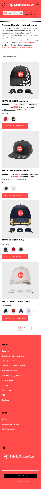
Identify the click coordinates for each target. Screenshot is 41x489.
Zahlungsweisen (8, 429)
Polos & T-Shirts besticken (12, 361)
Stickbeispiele (7, 380)
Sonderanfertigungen (27, 42)
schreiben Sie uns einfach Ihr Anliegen (17, 47)
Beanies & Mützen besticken (13, 356)
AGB (3, 395)
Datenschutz (7, 390)
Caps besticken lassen (15, 20)
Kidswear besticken (10, 370)
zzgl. (3, 110)
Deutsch (5, 400)
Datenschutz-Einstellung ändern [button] (20, 476)
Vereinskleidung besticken (12, 375)
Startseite (5, 20)
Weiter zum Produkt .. (15, 126)
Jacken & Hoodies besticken (13, 365)
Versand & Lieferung (10, 424)
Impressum (6, 385)
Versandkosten (10, 110)
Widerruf (5, 419)
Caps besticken (8, 351)
